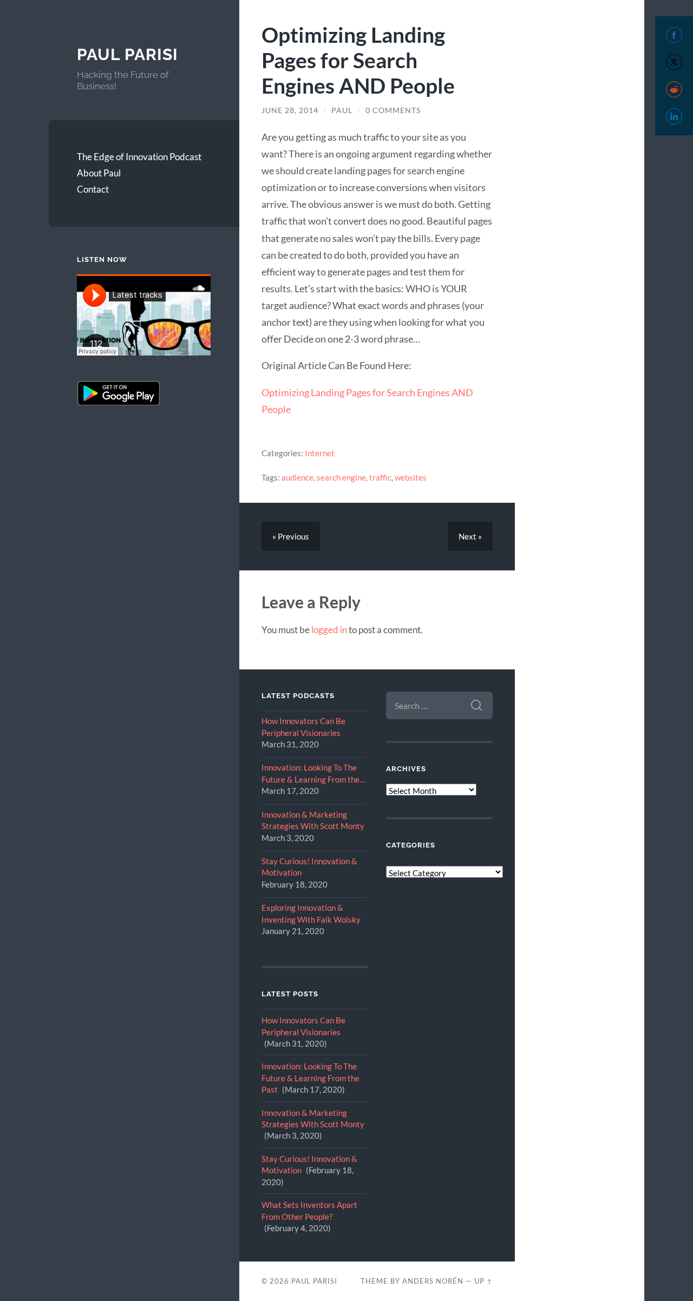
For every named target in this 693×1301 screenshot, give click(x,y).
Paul (341, 110)
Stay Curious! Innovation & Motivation (309, 866)
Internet (320, 453)
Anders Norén (432, 1281)
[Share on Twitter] (674, 62)
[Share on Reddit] (674, 89)
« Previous (290, 536)
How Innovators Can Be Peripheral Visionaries (303, 726)
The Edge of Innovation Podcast (139, 156)
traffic (380, 477)
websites (411, 477)
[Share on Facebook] (674, 35)
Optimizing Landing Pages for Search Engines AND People (358, 60)
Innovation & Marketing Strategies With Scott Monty (312, 820)
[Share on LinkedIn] (674, 116)
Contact (93, 189)
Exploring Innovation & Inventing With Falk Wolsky (311, 913)
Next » (470, 536)
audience (297, 477)
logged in (329, 629)
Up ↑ (483, 1281)
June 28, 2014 (289, 110)
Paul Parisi (127, 54)
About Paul (99, 173)
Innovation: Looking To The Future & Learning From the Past (310, 774)
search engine (341, 477)
